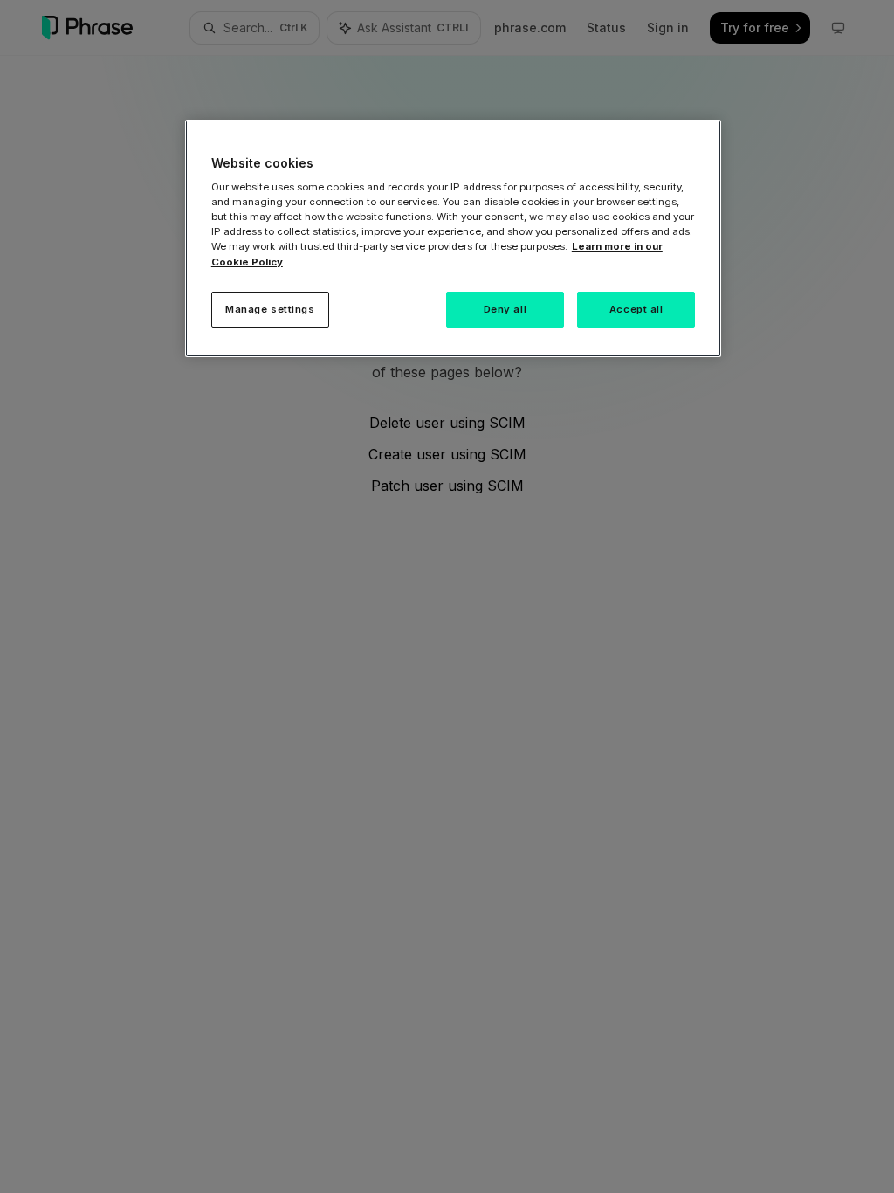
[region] (453, 239)
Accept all (636, 309)
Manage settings (270, 309)
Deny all (505, 309)
